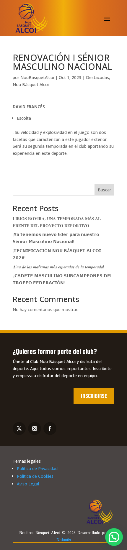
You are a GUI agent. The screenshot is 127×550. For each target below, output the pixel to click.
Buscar (104, 190)
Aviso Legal (28, 484)
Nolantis (63, 539)
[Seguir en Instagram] (34, 428)
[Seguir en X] (19, 428)
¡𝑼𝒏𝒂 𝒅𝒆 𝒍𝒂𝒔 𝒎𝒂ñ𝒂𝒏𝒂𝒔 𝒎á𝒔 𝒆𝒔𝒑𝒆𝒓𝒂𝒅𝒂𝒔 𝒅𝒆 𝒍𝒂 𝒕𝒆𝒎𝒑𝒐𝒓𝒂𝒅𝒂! (58, 267)
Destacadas (97, 77)
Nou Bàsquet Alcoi (31, 84)
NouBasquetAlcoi (37, 77)
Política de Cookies (35, 476)
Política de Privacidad (37, 468)
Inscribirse (94, 396)
